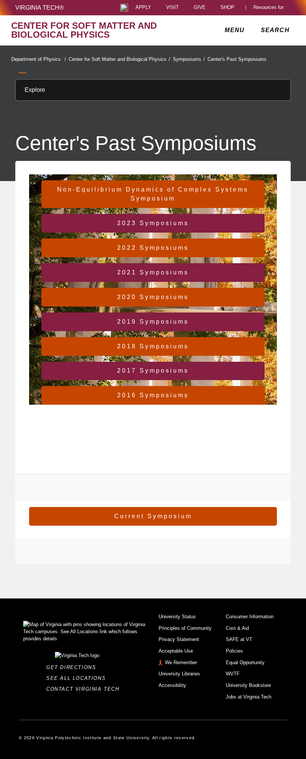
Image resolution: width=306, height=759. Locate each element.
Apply (143, 7)
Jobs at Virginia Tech (248, 697)
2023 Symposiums (153, 223)
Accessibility (172, 685)
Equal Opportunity (245, 662)
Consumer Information (250, 616)
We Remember (181, 662)
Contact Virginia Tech (85, 689)
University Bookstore (248, 685)
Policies (234, 651)
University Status (177, 616)
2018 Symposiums (153, 346)
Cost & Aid (237, 628)
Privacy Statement (179, 639)
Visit (172, 7)
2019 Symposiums (153, 321)
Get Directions (73, 667)
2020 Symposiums (153, 297)
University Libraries (179, 673)
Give (200, 7)
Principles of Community (185, 628)
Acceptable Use (176, 651)
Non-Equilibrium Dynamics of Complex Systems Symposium (153, 194)
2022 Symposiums (153, 248)
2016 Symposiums (153, 395)
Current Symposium (153, 516)
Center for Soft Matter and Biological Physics (119, 59)
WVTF (233, 673)
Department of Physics (38, 59)
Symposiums (189, 59)
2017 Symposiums (153, 370)
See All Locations (78, 678)
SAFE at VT (239, 639)
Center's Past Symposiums (236, 59)
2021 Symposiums (153, 272)
